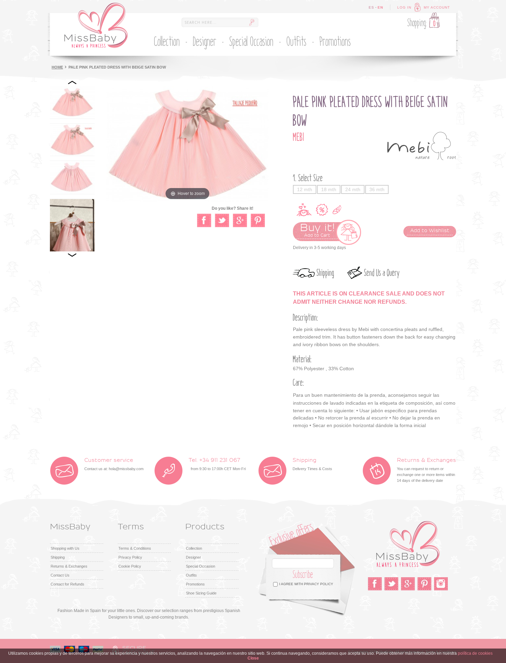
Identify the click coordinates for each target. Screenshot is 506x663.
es (371, 7)
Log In (404, 7)
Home (57, 67)
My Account (437, 7)
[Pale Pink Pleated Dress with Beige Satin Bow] (72, 102)
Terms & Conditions (134, 548)
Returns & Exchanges (69, 566)
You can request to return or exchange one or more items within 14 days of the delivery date (426, 470)
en (380, 7)
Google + (408, 583)
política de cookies (475, 653)
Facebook (375, 583)
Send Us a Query (382, 273)
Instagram (441, 583)
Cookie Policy (129, 566)
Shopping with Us (65, 548)
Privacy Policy (130, 557)
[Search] (252, 22)
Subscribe (303, 574)
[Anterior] (72, 82)
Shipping (325, 273)
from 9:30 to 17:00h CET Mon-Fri (217, 464)
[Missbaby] (96, 25)
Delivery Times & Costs (312, 464)
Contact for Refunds (67, 584)
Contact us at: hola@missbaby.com (114, 464)
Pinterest (424, 583)
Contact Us (60, 575)
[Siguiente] (72, 254)
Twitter (391, 583)
